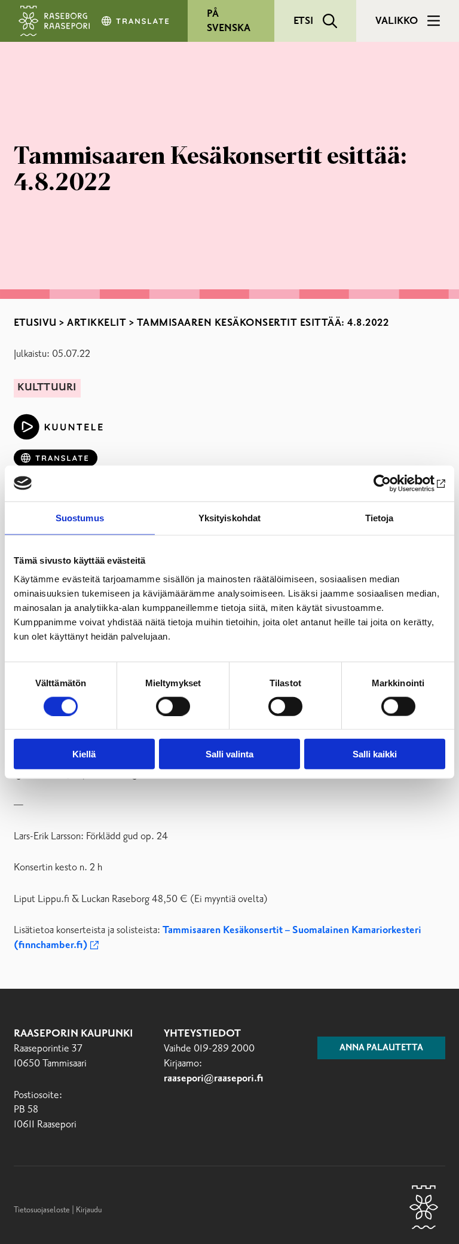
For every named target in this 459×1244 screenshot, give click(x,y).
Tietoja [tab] (379, 517)
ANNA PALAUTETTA (381, 1048)
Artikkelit (96, 323)
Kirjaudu (89, 1210)
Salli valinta (229, 754)
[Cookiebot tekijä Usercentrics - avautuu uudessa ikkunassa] (393, 483)
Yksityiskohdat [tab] (229, 517)
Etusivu (35, 323)
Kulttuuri (46, 387)
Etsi (303, 21)
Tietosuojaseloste (42, 1210)
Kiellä (84, 754)
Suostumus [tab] (80, 517)
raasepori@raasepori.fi (214, 1078)
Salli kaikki (375, 754)
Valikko (396, 21)
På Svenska (228, 21)
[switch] (173, 706)
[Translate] (136, 21)
